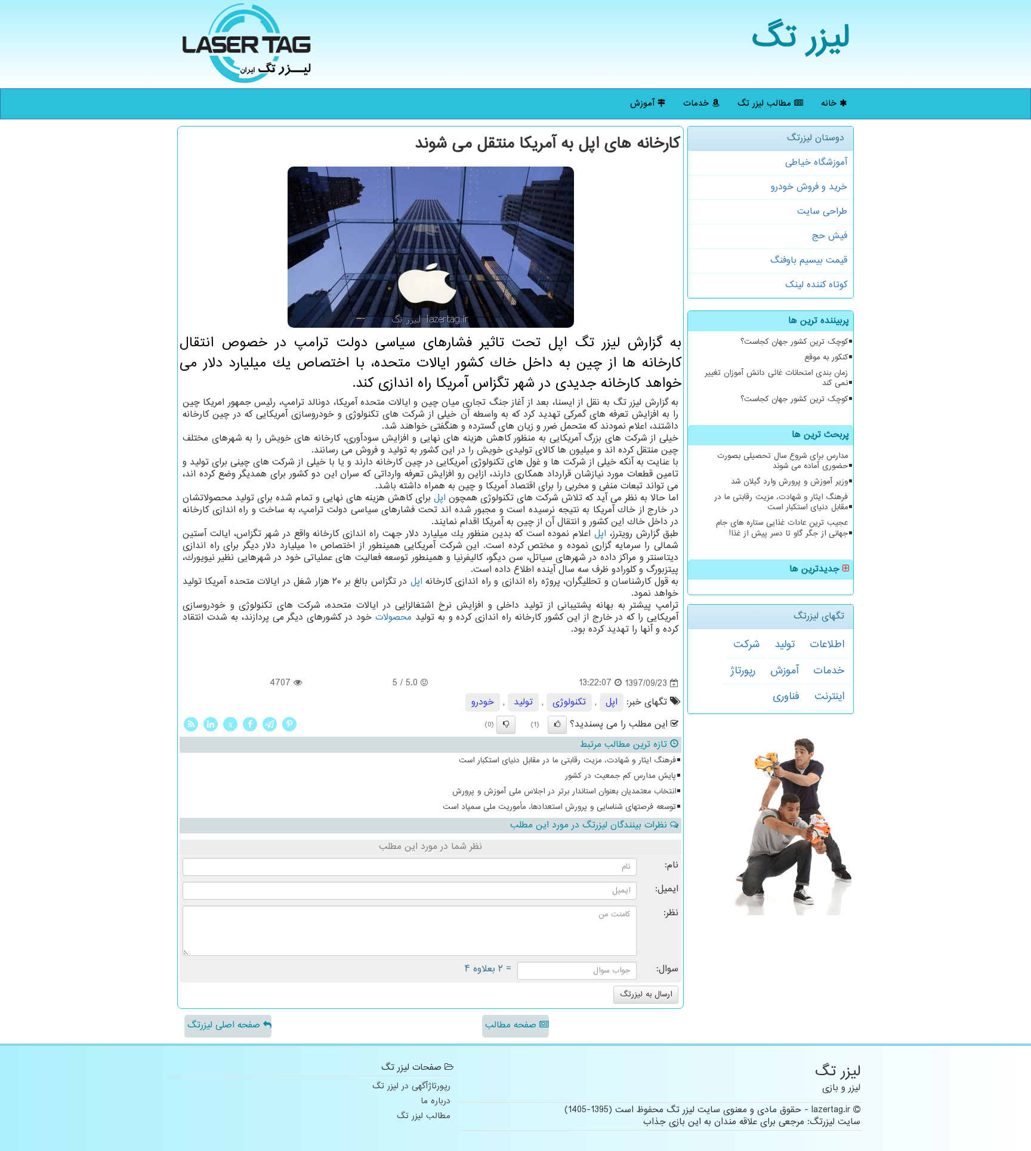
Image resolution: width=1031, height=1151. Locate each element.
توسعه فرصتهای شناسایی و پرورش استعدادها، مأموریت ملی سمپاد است (559, 807)
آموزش (644, 103)
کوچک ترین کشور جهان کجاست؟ (794, 342)
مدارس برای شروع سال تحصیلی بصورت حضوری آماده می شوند (782, 461)
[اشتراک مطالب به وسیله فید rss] (191, 724)
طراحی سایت (822, 212)
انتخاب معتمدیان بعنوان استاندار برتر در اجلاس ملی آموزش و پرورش (564, 791)
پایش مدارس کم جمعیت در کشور (620, 776)
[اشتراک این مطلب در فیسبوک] (250, 724)
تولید (784, 645)
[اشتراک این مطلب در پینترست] (289, 724)
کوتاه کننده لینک (816, 285)
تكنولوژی (569, 702)
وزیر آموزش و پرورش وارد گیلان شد (789, 481)
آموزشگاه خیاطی (816, 163)
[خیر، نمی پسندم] (506, 725)
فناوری (786, 697)
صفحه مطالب (512, 1025)
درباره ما (435, 1102)
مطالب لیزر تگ (765, 103)
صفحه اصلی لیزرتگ (225, 1025)
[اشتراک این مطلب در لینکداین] (210, 724)
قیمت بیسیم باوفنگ (808, 261)
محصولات (393, 618)
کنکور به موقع (826, 357)
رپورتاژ (742, 671)
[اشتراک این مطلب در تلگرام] (269, 724)
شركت (746, 645)
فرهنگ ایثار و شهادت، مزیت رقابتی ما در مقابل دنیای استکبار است (781, 502)
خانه (830, 103)
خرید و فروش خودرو (809, 187)
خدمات (697, 103)
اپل (440, 498)
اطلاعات (827, 645)
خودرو (482, 702)
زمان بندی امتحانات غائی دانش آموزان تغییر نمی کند (776, 378)
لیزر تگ (801, 38)
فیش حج (829, 236)
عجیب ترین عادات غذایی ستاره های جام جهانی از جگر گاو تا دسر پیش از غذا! (782, 528)
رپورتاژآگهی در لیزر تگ (411, 1087)
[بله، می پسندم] (557, 725)
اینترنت (829, 697)
